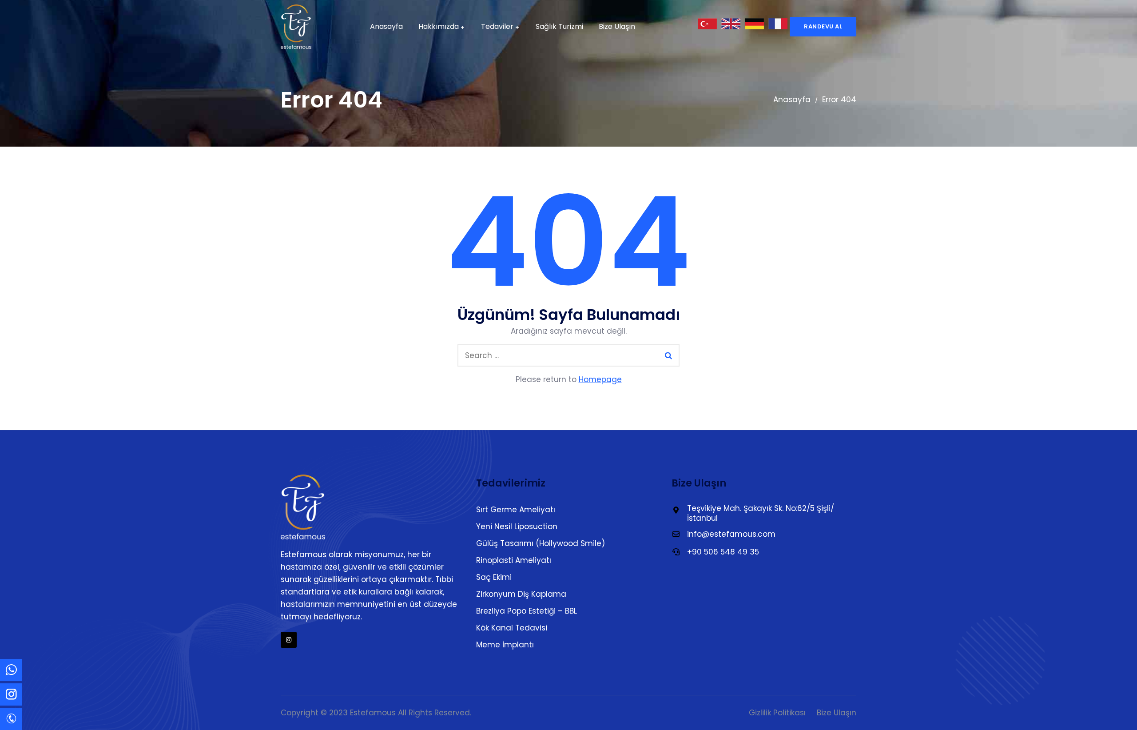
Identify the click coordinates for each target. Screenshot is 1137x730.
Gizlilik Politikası (777, 712)
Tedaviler (497, 27)
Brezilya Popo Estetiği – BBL (526, 611)
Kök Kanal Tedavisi (511, 627)
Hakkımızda (438, 27)
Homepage (600, 379)
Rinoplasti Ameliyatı (513, 560)
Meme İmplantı (505, 644)
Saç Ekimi (494, 577)
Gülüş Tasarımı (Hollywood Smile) (540, 543)
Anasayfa (386, 27)
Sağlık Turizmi (559, 27)
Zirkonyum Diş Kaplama (521, 594)
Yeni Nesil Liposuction (516, 526)
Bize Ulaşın (617, 27)
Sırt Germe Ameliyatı (515, 509)
